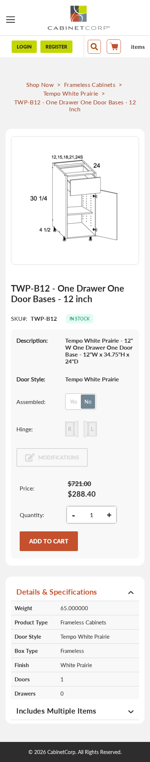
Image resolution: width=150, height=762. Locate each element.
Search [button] (94, 47)
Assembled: (31, 401)
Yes (73, 402)
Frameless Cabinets (89, 84)
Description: (32, 340)
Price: (27, 488)
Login (24, 47)
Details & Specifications (56, 591)
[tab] (75, 591)
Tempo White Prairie (70, 93)
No (87, 402)
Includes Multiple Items (56, 710)
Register (56, 47)
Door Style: (30, 379)
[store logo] (79, 17)
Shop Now (40, 84)
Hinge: (24, 429)
